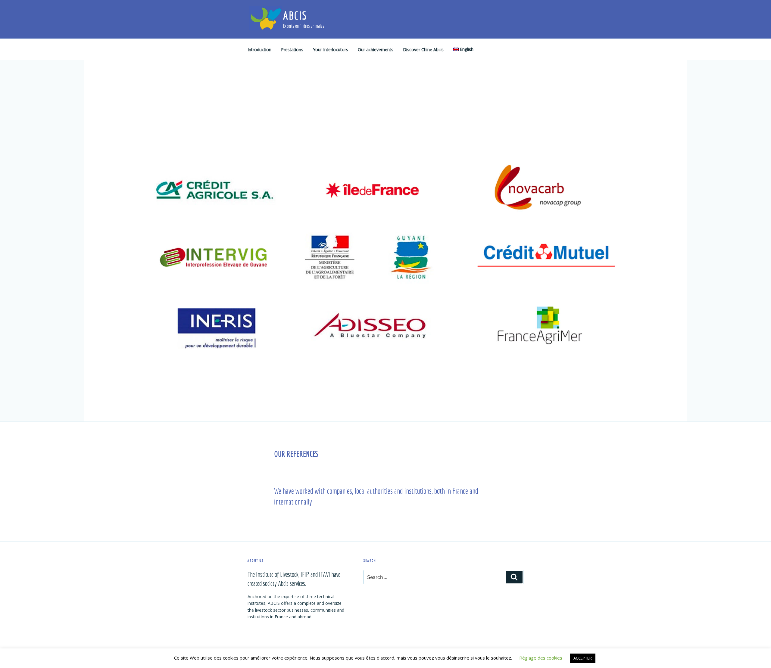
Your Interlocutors (330, 49)
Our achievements (375, 49)
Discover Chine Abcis (423, 49)
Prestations (292, 49)
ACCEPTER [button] (582, 658)
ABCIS (295, 15)
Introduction (259, 49)
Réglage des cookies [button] (540, 658)
